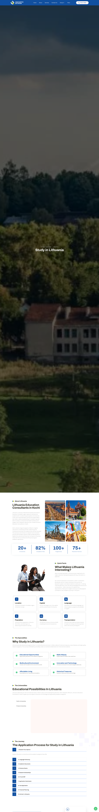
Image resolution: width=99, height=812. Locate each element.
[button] (13, 701)
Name (52, 783)
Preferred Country (55, 795)
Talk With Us (17, 657)
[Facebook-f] (13, 744)
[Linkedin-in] (20, 744)
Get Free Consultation (23, 618)
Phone (52, 789)
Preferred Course (55, 801)
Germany (19, 701)
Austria (43, 701)
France (67, 701)
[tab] (21, 486)
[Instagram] (16, 744)
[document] (49, 788)
